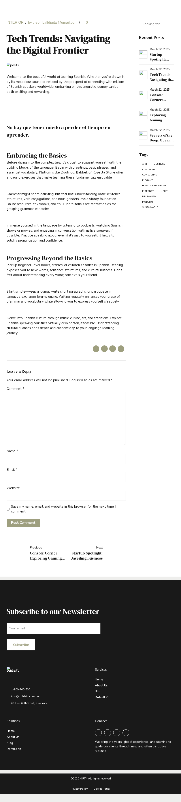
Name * (12, 451)
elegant (147, 180)
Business (159, 164)
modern (147, 202)
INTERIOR (15, 22)
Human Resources (154, 185)
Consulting (149, 174)
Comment (15, 389)
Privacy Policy (79, 789)
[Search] (170, 24)
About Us (101, 685)
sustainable (150, 207)
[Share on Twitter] (104, 348)
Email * (12, 469)
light (163, 191)
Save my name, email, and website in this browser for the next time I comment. (63, 509)
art (144, 164)
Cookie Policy (102, 789)
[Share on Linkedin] (112, 348)
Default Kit (102, 697)
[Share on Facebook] (96, 348)
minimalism (149, 196)
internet (148, 191)
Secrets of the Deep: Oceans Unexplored (161, 140)
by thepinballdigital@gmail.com (52, 22)
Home (99, 679)
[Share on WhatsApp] (121, 348)
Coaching (148, 169)
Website (13, 488)
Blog (98, 691)
